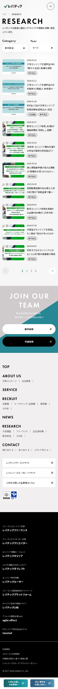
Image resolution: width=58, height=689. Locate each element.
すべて (36, 47)
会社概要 (26, 381)
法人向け (22, 450)
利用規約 (6, 649)
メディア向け (40, 450)
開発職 (43, 403)
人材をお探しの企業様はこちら (20, 482)
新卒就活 (9, 47)
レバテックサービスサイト (18, 462)
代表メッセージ (9, 381)
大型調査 (6, 431)
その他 (5, 408)
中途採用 (29, 341)
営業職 (5, 403)
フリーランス (22, 431)
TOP (4, 14)
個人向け (6, 450)
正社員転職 (38, 431)
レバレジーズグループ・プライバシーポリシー (20, 663)
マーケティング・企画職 (24, 403)
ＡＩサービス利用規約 (11, 653)
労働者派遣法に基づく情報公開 (15, 658)
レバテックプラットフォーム (17, 592)
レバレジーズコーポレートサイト (21, 472)
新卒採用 (29, 329)
